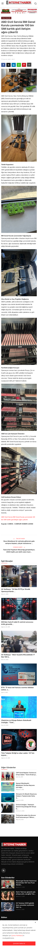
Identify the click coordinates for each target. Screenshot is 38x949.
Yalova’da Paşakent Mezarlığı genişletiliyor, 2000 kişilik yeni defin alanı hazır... (19, 551)
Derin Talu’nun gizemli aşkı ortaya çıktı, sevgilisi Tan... (26, 893)
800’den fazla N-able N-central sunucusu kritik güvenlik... (17, 623)
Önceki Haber (20, 538)
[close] (35, 922)
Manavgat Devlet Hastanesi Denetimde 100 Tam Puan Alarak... (26, 883)
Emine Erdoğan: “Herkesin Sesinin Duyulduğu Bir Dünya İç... (26, 806)
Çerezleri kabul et (19, 943)
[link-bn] (19, 11)
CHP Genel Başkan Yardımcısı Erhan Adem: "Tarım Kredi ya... (26, 773)
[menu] (2, 3)
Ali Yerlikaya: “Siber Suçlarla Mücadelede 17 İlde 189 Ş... (18, 656)
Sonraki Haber (18, 547)
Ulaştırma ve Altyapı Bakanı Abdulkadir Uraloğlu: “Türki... (16, 721)
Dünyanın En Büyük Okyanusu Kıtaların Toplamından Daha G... (26, 796)
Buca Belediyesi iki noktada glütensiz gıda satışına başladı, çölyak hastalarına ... (19, 542)
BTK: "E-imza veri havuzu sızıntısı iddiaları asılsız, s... (17, 688)
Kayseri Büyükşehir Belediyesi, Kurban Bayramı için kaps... (25, 785)
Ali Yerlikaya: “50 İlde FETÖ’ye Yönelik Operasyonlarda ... (15, 590)
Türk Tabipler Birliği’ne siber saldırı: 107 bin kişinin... (17, 754)
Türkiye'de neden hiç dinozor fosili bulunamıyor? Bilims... (26, 816)
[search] (35, 3)
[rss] (3, 870)
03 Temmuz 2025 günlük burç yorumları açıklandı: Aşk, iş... (25, 905)
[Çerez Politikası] (17, 935)
